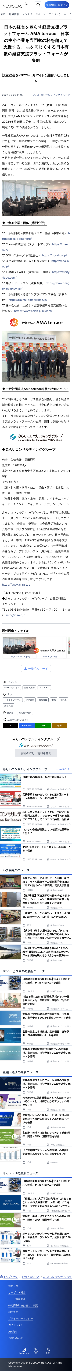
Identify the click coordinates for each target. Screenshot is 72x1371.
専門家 (63, 699)
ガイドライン (15, 1324)
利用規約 (13, 1311)
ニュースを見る (59, 769)
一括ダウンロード (38, 668)
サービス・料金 (17, 1292)
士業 (54, 699)
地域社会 (43, 699)
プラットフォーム (12, 699)
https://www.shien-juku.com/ (33, 311)
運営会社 (13, 1285)
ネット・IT (44, 687)
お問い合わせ (15, 1337)
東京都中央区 (25, 713)
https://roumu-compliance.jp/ (28, 299)
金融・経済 (29, 687)
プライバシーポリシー (20, 1318)
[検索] (38, 4)
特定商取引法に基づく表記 (23, 1305)
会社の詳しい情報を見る (36, 753)
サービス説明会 (17, 1298)
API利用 (12, 1331)
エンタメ (27, 14)
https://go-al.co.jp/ (54, 255)
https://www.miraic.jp (16, 584)
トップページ (10, 1276)
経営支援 (8, 705)
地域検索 (14, 14)
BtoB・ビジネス (12, 687)
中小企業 (30, 699)
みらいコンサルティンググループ (51, 94)
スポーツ (40, 14)
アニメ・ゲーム (57, 14)
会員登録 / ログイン (57, 4)
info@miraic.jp (15, 615)
